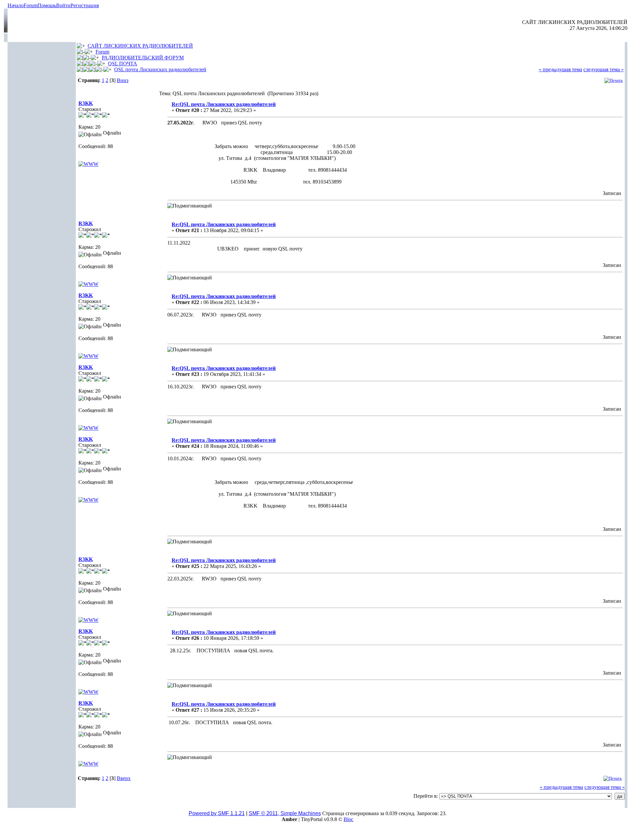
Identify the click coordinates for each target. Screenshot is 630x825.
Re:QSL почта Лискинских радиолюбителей (224, 104)
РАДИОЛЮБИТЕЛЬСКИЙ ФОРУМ (143, 57)
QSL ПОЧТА (122, 63)
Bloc (348, 819)
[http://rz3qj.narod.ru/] (88, 164)
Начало (16, 5)
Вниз (122, 80)
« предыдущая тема (560, 69)
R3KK (85, 103)
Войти (63, 5)
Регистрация (85, 5)
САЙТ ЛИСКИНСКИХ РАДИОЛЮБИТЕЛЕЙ (140, 46)
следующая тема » (603, 69)
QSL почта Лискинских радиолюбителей (160, 69)
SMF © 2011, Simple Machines (285, 813)
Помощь (46, 5)
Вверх (124, 778)
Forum (30, 5)
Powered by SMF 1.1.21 (217, 813)
